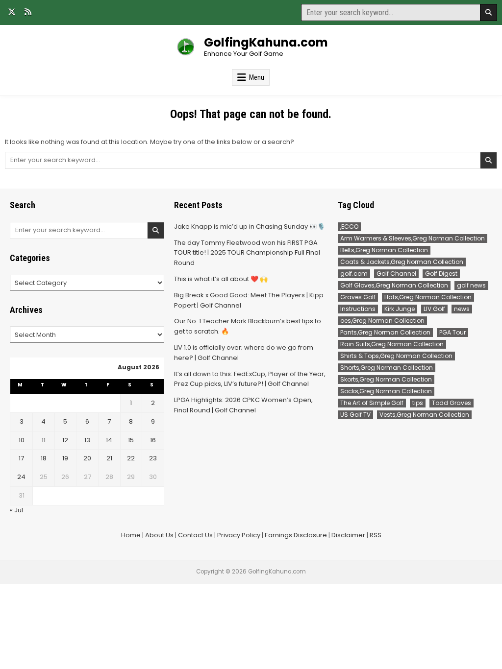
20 (87, 458)
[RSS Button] (28, 12)
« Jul (16, 510)
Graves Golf (358, 297)
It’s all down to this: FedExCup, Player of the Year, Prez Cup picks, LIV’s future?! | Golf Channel (250, 379)
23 (153, 458)
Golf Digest (441, 273)
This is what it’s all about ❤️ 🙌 (221, 279)
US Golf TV (355, 414)
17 (21, 458)
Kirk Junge (399, 309)
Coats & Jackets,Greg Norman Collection (401, 262)
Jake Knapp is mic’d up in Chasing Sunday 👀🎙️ (249, 226)
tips (417, 403)
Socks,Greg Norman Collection (386, 391)
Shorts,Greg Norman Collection (386, 367)
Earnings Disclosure (296, 535)
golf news (471, 285)
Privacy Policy (238, 535)
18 (44, 458)
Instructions (358, 309)
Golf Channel (396, 273)
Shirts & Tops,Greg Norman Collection (396, 356)
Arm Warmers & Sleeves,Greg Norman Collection (412, 238)
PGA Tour (452, 332)
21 (109, 458)
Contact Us (195, 535)
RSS (375, 535)
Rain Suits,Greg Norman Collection (392, 344)
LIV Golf (434, 309)
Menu (256, 77)
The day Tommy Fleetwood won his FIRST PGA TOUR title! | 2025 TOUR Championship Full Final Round (247, 253)
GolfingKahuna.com (266, 42)
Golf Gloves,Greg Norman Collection (394, 285)
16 (153, 440)
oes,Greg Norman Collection (382, 320)
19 (65, 458)
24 (21, 476)
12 (65, 440)
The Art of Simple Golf (371, 403)
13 (87, 440)
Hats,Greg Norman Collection (428, 297)
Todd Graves (451, 403)
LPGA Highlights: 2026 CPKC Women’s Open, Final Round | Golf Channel (243, 405)
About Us (159, 535)
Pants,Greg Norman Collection (385, 332)
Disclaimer (348, 535)
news (462, 309)
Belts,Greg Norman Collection (384, 250)
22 (131, 458)
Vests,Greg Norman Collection (424, 414)
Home (131, 535)
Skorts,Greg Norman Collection (386, 379)
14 (109, 440)
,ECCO (349, 226)
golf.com (354, 273)
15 (131, 440)
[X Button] (12, 12)
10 (22, 440)
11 (44, 440)
